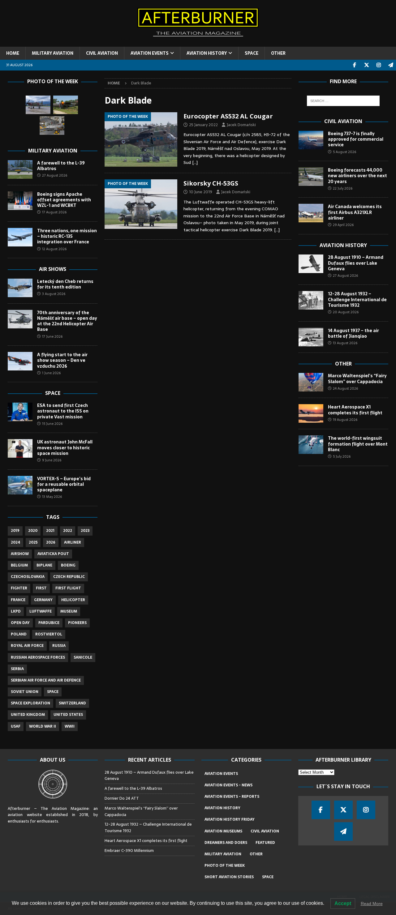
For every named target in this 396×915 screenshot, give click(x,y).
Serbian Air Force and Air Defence (46, 680)
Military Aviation (52, 150)
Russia (59, 646)
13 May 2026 (52, 496)
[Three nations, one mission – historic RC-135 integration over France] (20, 237)
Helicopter (73, 600)
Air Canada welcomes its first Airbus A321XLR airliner (355, 212)
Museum (68, 611)
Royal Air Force (27, 646)
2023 (85, 531)
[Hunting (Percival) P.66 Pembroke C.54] (65, 105)
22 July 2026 (342, 188)
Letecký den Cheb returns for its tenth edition (65, 284)
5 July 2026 (342, 456)
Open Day (20, 623)
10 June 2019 (200, 192)
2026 (50, 542)
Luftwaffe (40, 611)
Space (52, 393)
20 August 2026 (346, 312)
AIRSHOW (20, 554)
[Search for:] (343, 101)
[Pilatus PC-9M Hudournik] (38, 105)
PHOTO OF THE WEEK (224, 865)
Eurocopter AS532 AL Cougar (228, 116)
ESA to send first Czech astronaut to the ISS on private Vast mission (62, 411)
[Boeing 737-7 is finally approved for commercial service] (311, 140)
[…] (195, 162)
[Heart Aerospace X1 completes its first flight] (311, 413)
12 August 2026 (54, 249)
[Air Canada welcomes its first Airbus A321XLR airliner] (311, 213)
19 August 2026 (345, 419)
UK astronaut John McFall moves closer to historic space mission (65, 447)
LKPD (16, 611)
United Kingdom (28, 715)
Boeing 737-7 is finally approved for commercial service (355, 139)
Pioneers (77, 623)
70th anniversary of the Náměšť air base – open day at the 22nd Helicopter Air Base (67, 321)
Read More (372, 903)
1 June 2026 (51, 373)
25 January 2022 (203, 125)
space (52, 692)
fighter (19, 588)
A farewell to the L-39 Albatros (61, 166)
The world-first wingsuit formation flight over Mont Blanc (358, 444)
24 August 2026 (345, 388)
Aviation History (343, 245)
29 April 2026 (343, 225)
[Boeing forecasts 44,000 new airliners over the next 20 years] (311, 176)
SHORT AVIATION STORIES (229, 877)
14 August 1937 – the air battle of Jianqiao (353, 333)
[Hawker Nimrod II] (52, 125)
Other (343, 363)
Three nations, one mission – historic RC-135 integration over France (67, 236)
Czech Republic (69, 577)
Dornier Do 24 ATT (122, 798)
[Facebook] (354, 65)
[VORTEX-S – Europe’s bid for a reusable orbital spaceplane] (20, 485)
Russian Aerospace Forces (38, 657)
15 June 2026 (52, 423)
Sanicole (83, 657)
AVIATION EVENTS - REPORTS (231, 796)
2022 (67, 531)
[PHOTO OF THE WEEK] (141, 139)
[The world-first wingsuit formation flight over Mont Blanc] (311, 444)
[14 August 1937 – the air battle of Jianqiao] (311, 337)
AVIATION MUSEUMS (223, 831)
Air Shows (52, 269)
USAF (15, 726)
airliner (72, 542)
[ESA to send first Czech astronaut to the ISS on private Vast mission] (20, 412)
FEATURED (265, 843)
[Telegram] (390, 65)
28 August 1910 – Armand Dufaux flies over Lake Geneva (355, 263)
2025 (33, 542)
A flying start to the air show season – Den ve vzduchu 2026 (62, 360)
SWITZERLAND (72, 703)
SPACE (251, 53)
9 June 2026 (51, 460)
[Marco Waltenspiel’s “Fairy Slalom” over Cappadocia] (311, 382)
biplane (44, 565)
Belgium (19, 565)
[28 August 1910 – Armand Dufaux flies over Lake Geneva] (311, 263)
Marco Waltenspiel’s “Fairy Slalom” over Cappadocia (357, 378)
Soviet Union (24, 692)
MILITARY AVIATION (52, 53)
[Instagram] (378, 65)
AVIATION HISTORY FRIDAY (229, 819)
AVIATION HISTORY (207, 53)
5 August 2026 (344, 152)
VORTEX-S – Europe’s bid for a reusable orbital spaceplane (64, 484)
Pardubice (48, 623)
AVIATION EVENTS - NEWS (228, 785)
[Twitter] (366, 65)
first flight (68, 588)
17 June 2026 (52, 336)
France (18, 600)
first (41, 588)
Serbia (17, 669)
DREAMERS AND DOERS (225, 843)
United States (68, 715)
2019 (15, 531)
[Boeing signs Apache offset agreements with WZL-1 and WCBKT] (20, 200)
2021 (50, 531)
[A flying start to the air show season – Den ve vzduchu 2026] (20, 361)
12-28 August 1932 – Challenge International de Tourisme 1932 (357, 299)
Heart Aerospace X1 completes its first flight (356, 410)
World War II (42, 726)
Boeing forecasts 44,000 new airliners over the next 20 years (357, 176)
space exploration (30, 703)
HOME (12, 53)
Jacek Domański (241, 125)
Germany (43, 600)
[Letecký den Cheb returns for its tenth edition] (20, 288)
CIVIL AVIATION (102, 53)
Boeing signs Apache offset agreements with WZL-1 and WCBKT (64, 200)
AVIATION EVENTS (150, 53)
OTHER (278, 53)
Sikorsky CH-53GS (210, 183)
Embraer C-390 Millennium (129, 850)
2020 (32, 531)
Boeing (68, 565)
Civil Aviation (343, 121)
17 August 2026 (54, 212)
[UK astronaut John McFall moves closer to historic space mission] (20, 448)
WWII (70, 726)
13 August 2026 (345, 343)
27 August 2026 (54, 175)
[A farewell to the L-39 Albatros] (20, 169)
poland (19, 634)
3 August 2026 (53, 294)
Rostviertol (48, 634)
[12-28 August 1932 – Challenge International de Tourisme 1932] (311, 300)
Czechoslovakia (28, 577)
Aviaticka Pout (53, 554)
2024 (15, 542)
